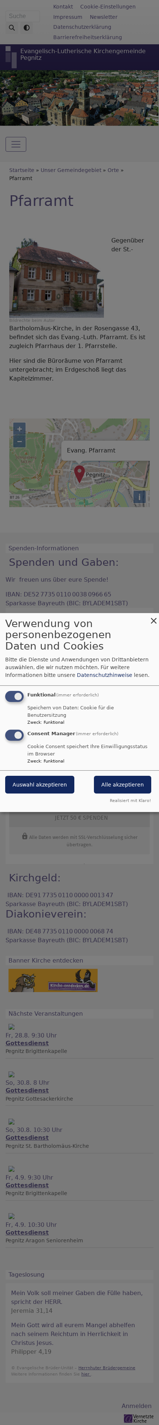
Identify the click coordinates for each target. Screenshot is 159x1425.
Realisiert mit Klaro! (130, 800)
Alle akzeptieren (122, 785)
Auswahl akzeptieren (40, 785)
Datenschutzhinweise (104, 675)
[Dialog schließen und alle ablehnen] (153, 617)
